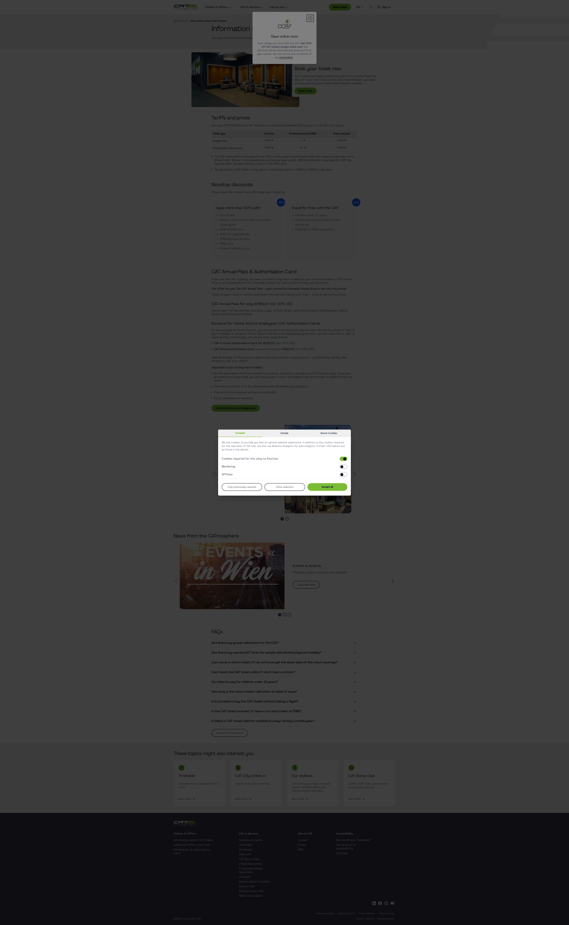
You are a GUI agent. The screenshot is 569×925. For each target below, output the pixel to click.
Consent (240, 433)
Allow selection (284, 486)
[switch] (343, 459)
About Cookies (328, 433)
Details (284, 433)
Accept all (327, 486)
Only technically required (242, 486)
